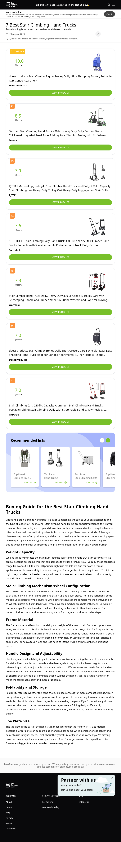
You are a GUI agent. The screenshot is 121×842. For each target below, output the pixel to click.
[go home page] (12, 4)
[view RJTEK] (18, 172)
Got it (109, 14)
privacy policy (40, 16)
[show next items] (108, 440)
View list (28, 482)
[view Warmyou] (18, 282)
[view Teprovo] (18, 117)
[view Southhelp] (18, 227)
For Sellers (47, 801)
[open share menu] (98, 34)
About (9, 801)
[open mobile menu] (113, 5)
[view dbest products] (20, 62)
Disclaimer (11, 828)
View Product (60, 92)
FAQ (8, 812)
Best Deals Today (50, 807)
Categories (84, 801)
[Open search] (108, 4)
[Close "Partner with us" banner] (112, 778)
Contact (9, 807)
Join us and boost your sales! (77, 789)
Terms (9, 823)
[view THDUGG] (18, 391)
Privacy (9, 818)
